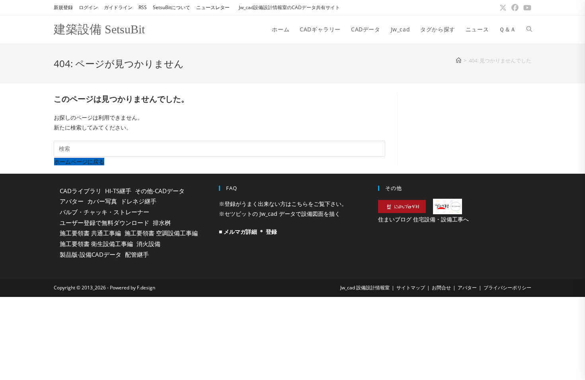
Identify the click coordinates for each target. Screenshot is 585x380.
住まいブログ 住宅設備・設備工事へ (423, 219)
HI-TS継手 (118, 191)
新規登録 (63, 7)
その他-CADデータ (160, 191)
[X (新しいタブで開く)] (503, 8)
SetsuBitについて (171, 7)
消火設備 (148, 244)
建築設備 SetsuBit (99, 29)
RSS (142, 7)
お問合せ (441, 287)
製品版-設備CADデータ (90, 254)
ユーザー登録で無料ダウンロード (104, 223)
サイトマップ (410, 287)
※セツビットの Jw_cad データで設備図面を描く (279, 213)
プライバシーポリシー (507, 287)
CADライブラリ (80, 191)
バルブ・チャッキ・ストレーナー (104, 212)
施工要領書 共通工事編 (90, 233)
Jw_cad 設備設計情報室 (365, 287)
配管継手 (137, 254)
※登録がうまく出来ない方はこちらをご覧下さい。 (283, 203)
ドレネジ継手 (138, 201)
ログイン (88, 7)
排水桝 (162, 223)
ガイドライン (118, 7)
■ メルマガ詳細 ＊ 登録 (248, 231)
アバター (72, 201)
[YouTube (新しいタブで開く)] (526, 8)
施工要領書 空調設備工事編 (161, 233)
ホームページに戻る (79, 161)
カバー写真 (102, 201)
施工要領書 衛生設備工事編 (96, 244)
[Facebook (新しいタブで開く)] (515, 8)
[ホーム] (458, 60)
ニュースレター (213, 7)
